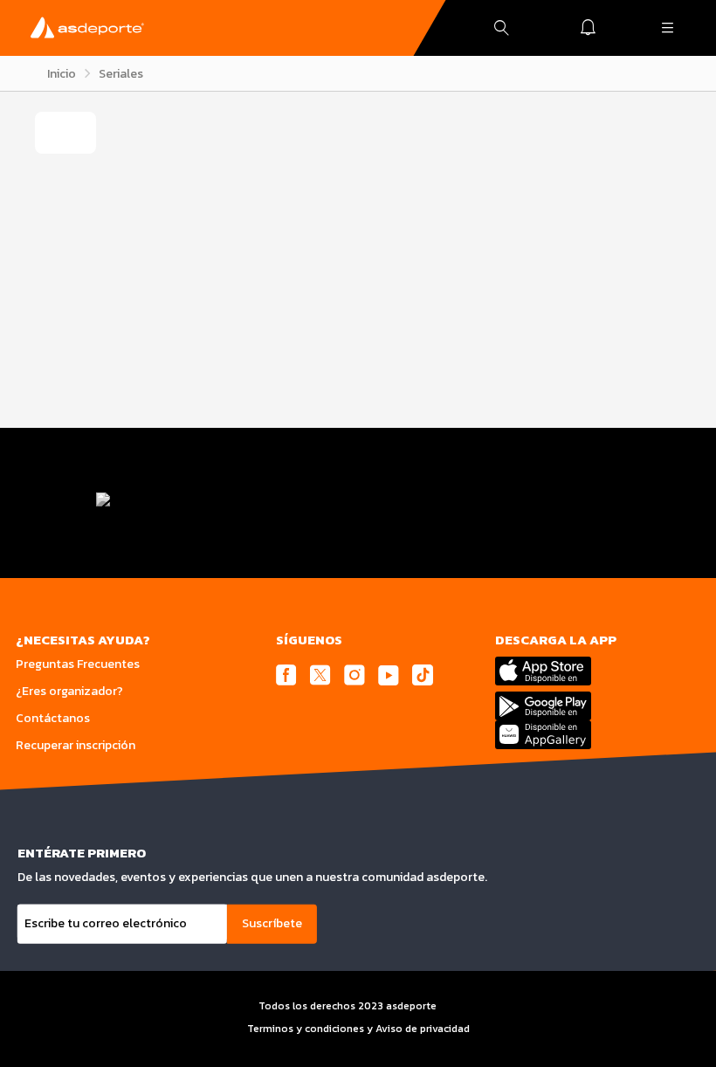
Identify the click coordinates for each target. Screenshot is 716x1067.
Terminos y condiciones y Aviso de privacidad (358, 1028)
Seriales (121, 74)
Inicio (61, 74)
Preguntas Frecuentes (78, 664)
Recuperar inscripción (75, 745)
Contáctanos (53, 718)
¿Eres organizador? (69, 691)
